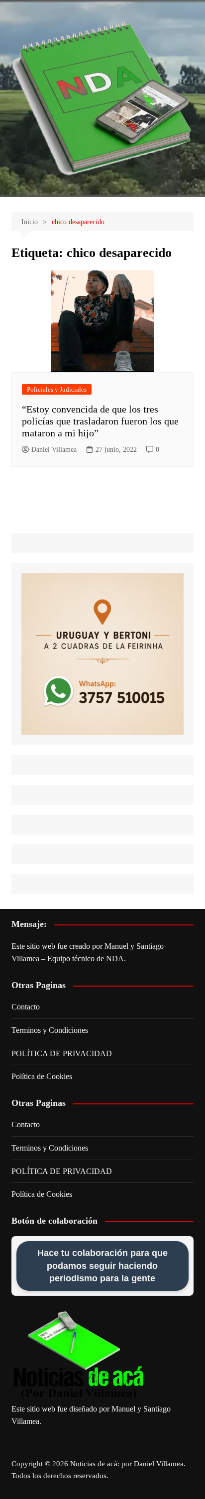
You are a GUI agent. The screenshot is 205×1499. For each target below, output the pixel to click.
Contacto (25, 1006)
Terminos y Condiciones (49, 1030)
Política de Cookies (41, 1076)
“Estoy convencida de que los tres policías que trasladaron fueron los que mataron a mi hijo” (100, 421)
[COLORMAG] (78, 1355)
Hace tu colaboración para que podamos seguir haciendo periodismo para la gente (102, 1265)
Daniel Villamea (54, 449)
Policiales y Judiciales (57, 389)
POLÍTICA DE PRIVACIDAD (61, 1053)
